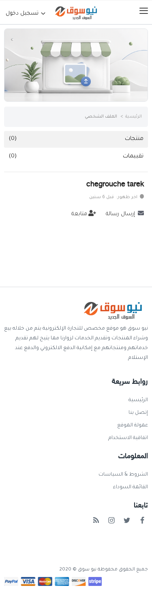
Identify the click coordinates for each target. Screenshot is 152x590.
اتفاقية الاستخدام (128, 438)
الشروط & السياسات (123, 475)
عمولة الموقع (132, 425)
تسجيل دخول (23, 14)
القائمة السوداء (130, 487)
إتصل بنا (138, 413)
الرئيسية (133, 116)
